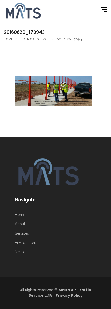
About (20, 224)
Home (8, 39)
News (19, 252)
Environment (25, 243)
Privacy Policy (69, 295)
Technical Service (34, 39)
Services (22, 233)
